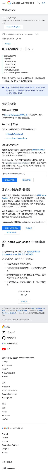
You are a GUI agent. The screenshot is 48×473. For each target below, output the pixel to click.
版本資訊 (5, 369)
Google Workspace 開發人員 (16, 115)
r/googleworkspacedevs (17, 138)
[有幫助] (16, 39)
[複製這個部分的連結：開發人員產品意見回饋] (32, 189)
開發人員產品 (7, 365)
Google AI (5, 449)
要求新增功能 (11, 232)
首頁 (3, 34)
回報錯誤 (29, 228)
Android (5, 434)
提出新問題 (26, 180)
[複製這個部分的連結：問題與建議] (18, 104)
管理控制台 (6, 387)
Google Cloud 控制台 (9, 394)
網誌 (3, 408)
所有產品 (5, 452)
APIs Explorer (7, 398)
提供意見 (8, 44)
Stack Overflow (38, 150)
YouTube (5, 419)
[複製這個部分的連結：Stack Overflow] (21, 145)
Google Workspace (14, 34)
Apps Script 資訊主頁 (9, 390)
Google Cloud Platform (10, 445)
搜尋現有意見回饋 (11, 228)
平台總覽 (5, 362)
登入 (43, 3)
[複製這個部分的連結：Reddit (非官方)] (20, 124)
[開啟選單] (3, 3)
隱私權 (9, 462)
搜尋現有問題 (9, 180)
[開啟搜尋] (38, 2)
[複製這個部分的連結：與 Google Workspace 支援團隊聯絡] (7, 245)
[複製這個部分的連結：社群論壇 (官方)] (20, 110)
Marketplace (8, 10)
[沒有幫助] (20, 39)
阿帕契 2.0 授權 (22, 310)
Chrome (5, 438)
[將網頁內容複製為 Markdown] (29, 49)
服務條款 (5, 376)
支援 (37, 34)
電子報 (4, 412)
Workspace (27, 2)
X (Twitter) (6, 415)
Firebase (5, 441)
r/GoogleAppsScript (15, 134)
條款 (3, 462)
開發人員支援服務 (8, 373)
